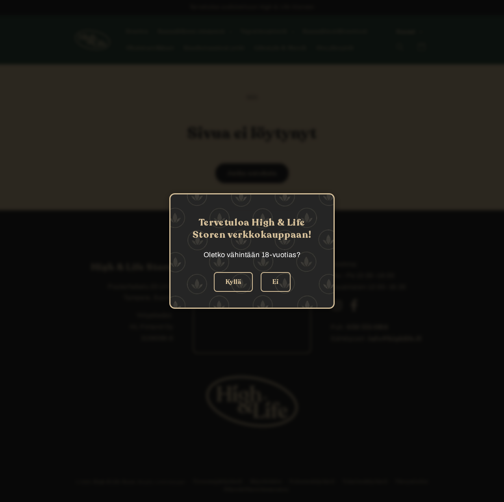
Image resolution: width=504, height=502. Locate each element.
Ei (275, 282)
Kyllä (233, 282)
